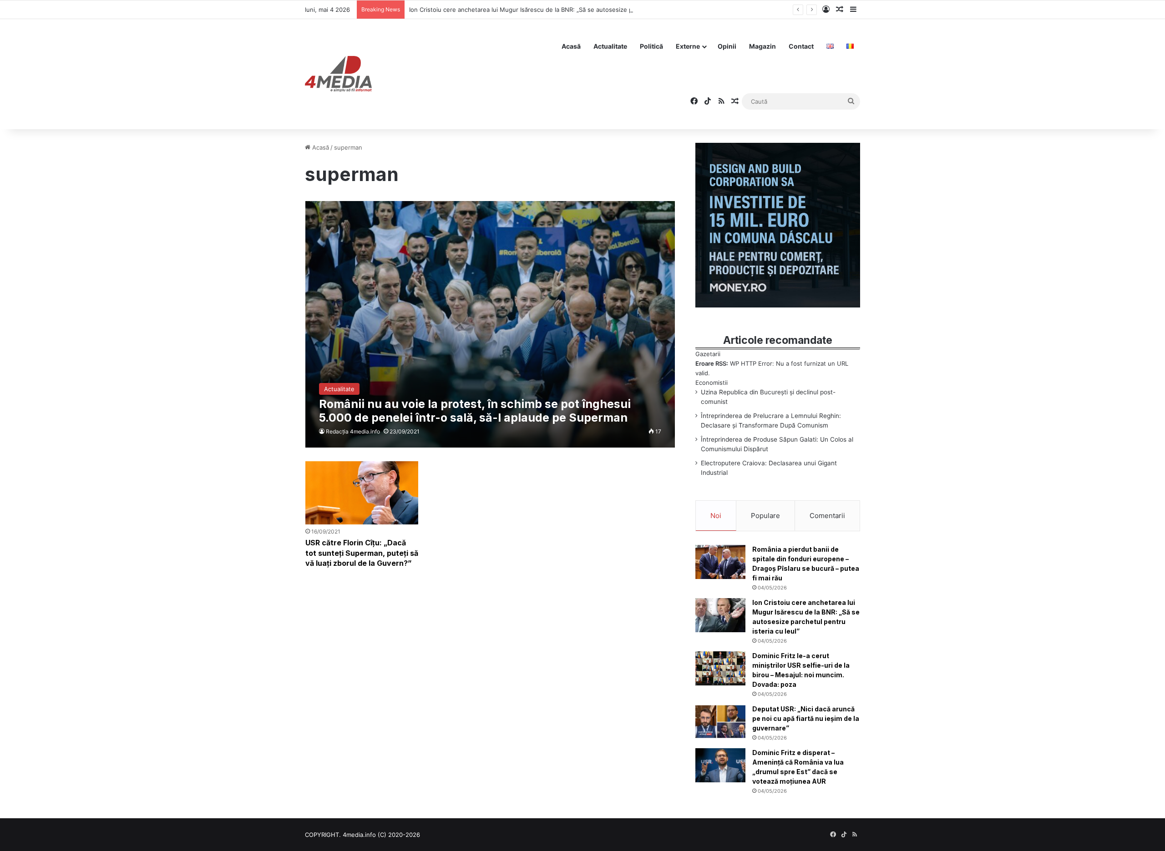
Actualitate (610, 46)
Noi (715, 515)
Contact (801, 46)
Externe (688, 46)
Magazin (762, 46)
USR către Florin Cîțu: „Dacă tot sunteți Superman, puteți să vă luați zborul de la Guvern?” (361, 553)
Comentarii (827, 515)
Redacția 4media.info (353, 431)
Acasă (571, 46)
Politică (651, 46)
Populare (765, 515)
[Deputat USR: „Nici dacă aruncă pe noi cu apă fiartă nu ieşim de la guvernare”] (720, 722)
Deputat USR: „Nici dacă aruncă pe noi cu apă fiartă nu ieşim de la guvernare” (805, 718)
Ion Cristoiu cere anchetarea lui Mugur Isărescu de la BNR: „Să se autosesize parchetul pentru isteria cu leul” (564, 9)
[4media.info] (338, 74)
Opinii (727, 46)
